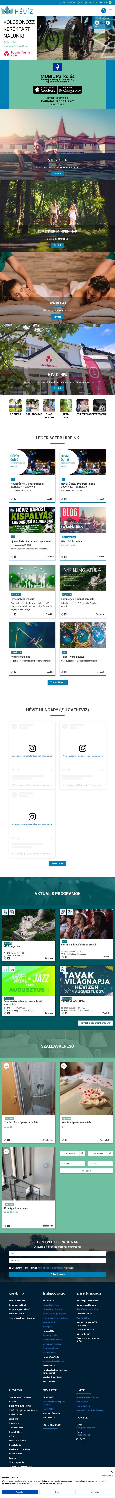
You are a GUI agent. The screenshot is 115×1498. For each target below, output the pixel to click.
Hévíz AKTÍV (48, 1335)
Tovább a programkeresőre (95, 1027)
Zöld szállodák (16, 1432)
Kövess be (57, 867)
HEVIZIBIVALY (49, 1386)
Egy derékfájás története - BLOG (88, 1343)
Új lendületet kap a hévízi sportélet (31, 545)
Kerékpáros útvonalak (52, 1344)
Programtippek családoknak (55, 1322)
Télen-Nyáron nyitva (72, 660)
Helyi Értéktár (15, 1449)
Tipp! (64, 656)
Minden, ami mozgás (52, 1348)
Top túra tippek (49, 1357)
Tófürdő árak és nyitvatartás (22, 1322)
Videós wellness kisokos (53, 1365)
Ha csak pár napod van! (87, 1305)
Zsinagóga (47, 1331)
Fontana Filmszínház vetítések (78, 948)
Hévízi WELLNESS (51, 1361)
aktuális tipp (16, 656)
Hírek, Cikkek (15, 1436)
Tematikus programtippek (54, 1318)
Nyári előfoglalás (20, 660)
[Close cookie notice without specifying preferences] (112, 1472)
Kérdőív (12, 1406)
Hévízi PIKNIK (48, 1413)
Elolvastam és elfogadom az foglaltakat (42, 1272)
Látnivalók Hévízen (51, 1309)
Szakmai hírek (15, 1457)
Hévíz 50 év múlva (71, 545)
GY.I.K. (12, 1440)
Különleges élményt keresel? (77, 602)
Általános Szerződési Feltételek (90, 1414)
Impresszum (82, 1406)
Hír (13, 483)
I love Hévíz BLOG (17, 1318)
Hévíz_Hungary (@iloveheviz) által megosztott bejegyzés (37, 789)
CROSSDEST (49, 1401)
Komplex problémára (86, 1309)
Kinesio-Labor (83, 1338)
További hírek (57, 686)
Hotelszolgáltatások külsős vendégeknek (56, 1375)
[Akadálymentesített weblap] (110, 2)
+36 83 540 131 (83, 1439)
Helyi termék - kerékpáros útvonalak (54, 1407)
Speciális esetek (84, 1318)
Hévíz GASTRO (49, 1370)
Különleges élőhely (18, 1309)
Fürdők (12, 1462)
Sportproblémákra (85, 1334)
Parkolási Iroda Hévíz (57, 105)
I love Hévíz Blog (68, 541)
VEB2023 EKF (49, 1421)
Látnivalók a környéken (53, 1313)
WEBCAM (13, 1423)
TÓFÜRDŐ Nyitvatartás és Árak (23, 1414)
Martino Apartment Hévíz (76, 1126)
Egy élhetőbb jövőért (22, 602)
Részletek (47, 1144)
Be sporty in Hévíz (50, 1339)
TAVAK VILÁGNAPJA (73, 1005)
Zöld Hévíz (16, 598)
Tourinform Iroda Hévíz (20, 1401)
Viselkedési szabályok (19, 1453)
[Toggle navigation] (111, 10)
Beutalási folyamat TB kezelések (86, 1327)
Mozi (64, 945)
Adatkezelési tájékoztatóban (50, 1272)
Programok (66, 598)
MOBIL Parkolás (58, 82)
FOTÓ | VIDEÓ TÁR (17, 1445)
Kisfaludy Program (51, 1417)
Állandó (8, 947)
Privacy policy (107, 1475)
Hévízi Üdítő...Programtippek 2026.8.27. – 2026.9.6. (27, 489)
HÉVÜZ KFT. (58, 108)
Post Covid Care (83, 1322)
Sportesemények (50, 1352)
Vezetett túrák (49, 1326)
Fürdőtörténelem (17, 1305)
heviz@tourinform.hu (85, 1432)
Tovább (49, 503)
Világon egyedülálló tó (19, 1313)
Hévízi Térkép (15, 1419)
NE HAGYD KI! (49, 1305)
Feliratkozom (57, 1278)
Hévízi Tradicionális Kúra (87, 1313)
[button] (6, 40)
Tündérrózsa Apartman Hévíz (21, 1126)
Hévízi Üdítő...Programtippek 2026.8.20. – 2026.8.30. (78, 489)
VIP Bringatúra (12, 950)
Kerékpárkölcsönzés (52, 1381)
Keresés (86, 1174)
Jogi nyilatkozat (83, 1410)
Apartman (9, 1123)
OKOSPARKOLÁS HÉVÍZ (20, 1410)
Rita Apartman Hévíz (16, 1212)
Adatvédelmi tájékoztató (87, 1401)
